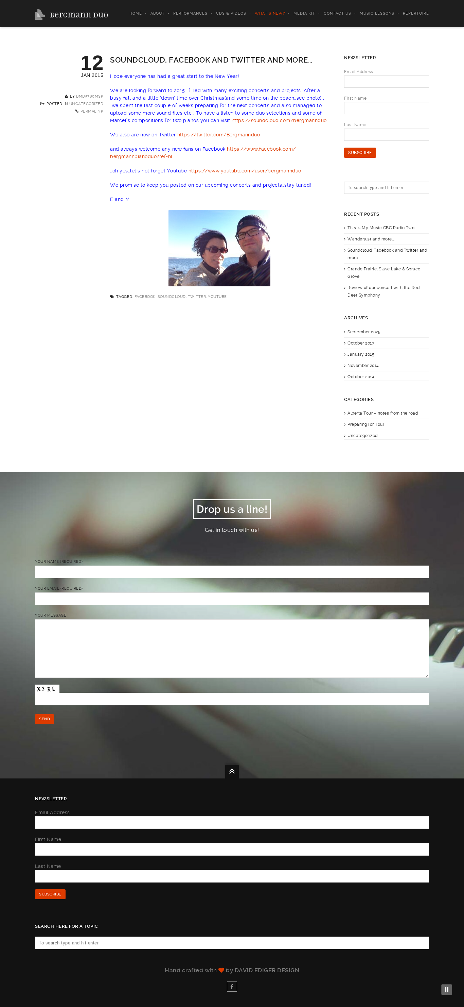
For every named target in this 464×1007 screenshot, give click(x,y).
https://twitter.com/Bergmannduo (218, 134)
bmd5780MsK (89, 96)
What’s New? (270, 13)
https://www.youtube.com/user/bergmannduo (245, 170)
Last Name (355, 124)
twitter (197, 297)
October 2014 (360, 376)
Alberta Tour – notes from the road (382, 413)
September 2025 (363, 332)
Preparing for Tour (365, 424)
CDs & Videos (231, 13)
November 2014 (363, 365)
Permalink (92, 111)
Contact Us (337, 13)
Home (135, 13)
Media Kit (304, 13)
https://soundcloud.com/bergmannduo (279, 120)
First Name (355, 98)
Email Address (358, 71)
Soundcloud (172, 297)
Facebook (145, 297)
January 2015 (360, 354)
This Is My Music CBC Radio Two (380, 227)
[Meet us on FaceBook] (232, 986)
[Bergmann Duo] (71, 13)
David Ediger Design (267, 970)
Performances (190, 13)
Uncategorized (86, 104)
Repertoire (416, 13)
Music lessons (377, 13)
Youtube (217, 297)
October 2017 (360, 343)
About (157, 13)
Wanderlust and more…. (371, 239)
